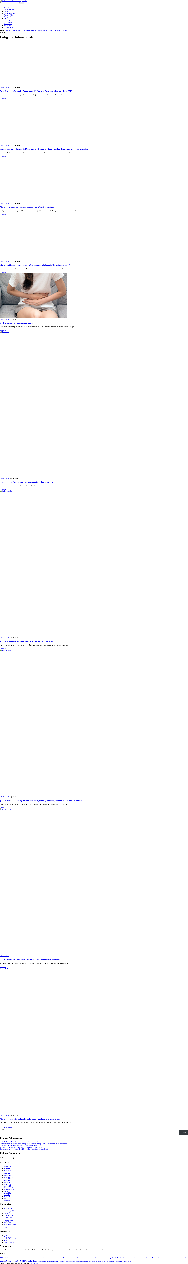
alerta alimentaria (20, 1258)
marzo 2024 (7, 1200)
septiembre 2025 (9, 1177)
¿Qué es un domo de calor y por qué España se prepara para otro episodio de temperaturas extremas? (41, 800)
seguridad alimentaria (47, 1261)
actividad (4, 1258)
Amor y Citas (8, 24)
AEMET (10, 1258)
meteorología (169, 1258)
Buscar (21, 3)
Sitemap (6, 1240)
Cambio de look (86, 1258)
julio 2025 (7, 1181)
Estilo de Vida (12, 20)
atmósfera (53, 1258)
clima (91, 1258)
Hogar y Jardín (8, 27)
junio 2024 (7, 1196)
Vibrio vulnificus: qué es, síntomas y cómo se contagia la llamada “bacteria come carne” (35, 265)
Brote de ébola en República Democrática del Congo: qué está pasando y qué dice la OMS (36, 91)
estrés (150, 1258)
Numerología (11, 1261)
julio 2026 (7, 1168)
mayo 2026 (7, 1172)
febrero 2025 (8, 1184)
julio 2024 (7, 1195)
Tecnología (7, 25)
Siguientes (8, 1128)
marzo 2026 (7, 1175)
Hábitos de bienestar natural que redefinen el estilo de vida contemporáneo (30, 960)
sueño (74, 1261)
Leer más (3, 98)
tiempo (117, 1261)
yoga (134, 1261)
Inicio (5, 1235)
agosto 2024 (7, 1193)
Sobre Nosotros (9, 1242)
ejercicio (139, 1258)
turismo (120, 1261)
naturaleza (3, 1261)
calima (80, 1258)
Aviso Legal (7, 1237)
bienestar (59, 1258)
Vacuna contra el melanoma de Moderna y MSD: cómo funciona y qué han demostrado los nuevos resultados (44, 149)
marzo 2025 (7, 1182)
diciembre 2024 (9, 1188)
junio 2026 (7, 1170)
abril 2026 (7, 1174)
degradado (127, 1258)
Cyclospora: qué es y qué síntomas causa (16, 323)
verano (125, 1261)
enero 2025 (7, 1186)
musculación (175, 1258)
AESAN (14, 1258)
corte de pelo (108, 1258)
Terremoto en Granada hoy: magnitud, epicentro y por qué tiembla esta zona (23, 1147)
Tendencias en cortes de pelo (88, 1261)
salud (31, 1260)
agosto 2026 (7, 1166)
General (6, 8)
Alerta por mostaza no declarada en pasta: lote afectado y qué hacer (27, 207)
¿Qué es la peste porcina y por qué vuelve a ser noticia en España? (26, 641)
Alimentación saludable (36, 1258)
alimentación (27, 1258)
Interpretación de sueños (159, 1258)
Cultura (6, 11)
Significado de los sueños (59, 1261)
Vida (5, 18)
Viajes (10, 22)
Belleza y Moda (9, 10)
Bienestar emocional (68, 1258)
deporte (133, 1258)
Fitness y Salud (8, 15)
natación (184, 1258)
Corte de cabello (98, 1258)
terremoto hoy (112, 1261)
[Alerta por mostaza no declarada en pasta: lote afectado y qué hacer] (35, 201)
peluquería (22, 1261)
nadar (180, 1258)
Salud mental (38, 1261)
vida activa (129, 1261)
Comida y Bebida (9, 13)
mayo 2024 (7, 1198)
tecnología (79, 1261)
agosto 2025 (7, 1179)
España (145, 1258)
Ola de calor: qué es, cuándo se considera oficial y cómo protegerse (26, 482)
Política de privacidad (10, 1239)
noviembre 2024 (9, 1189)
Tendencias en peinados (101, 1261)
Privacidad (34, 1263)
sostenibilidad (69, 1261)
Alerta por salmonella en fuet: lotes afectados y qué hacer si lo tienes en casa (30, 1119)
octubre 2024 (8, 1191)
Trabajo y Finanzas (10, 17)
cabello (77, 1258)
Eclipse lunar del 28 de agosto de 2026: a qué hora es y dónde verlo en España (24, 1149)
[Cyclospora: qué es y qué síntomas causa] (33, 317)
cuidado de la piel (119, 1258)
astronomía (46, 1258)
